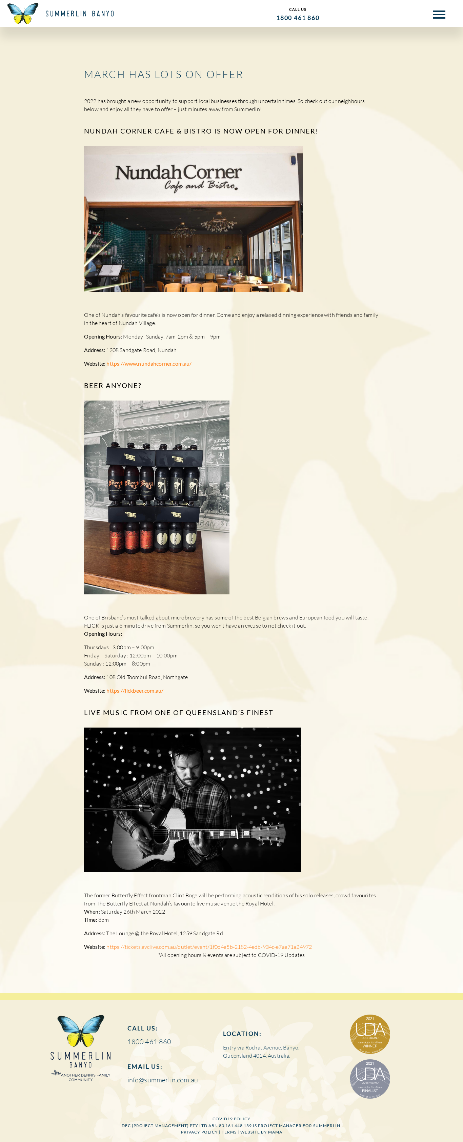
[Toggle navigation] (435, 13)
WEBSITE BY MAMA (261, 1132)
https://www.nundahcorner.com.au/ (149, 363)
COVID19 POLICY (231, 1118)
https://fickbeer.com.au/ (134, 690)
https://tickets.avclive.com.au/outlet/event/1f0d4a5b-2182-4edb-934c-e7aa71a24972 (209, 946)
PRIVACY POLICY (199, 1132)
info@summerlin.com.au (162, 1080)
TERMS (229, 1132)
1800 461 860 (298, 17)
